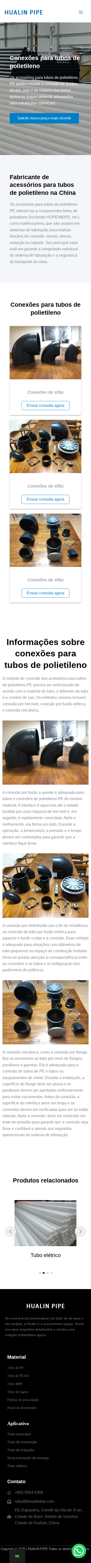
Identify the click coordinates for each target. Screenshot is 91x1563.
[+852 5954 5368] (25, 1492)
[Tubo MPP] (14, 1384)
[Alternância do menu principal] (80, 12)
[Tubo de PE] (15, 1368)
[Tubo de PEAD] (18, 1376)
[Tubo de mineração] (22, 1442)
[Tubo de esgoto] (17, 1392)
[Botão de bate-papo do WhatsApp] (79, 1551)
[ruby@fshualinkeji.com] (30, 1501)
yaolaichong (45, 1557)
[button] (40, 1273)
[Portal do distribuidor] (22, 1408)
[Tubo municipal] (19, 1434)
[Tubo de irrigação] (20, 1450)
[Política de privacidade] (23, 1400)
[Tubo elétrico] (17, 1466)
